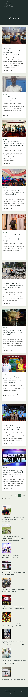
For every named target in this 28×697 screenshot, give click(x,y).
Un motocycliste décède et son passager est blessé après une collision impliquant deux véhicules (13, 519)
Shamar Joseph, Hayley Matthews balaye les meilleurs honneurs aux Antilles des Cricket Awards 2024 (13, 380)
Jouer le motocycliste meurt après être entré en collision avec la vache (12, 332)
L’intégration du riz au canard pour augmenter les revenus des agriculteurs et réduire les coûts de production (13, 538)
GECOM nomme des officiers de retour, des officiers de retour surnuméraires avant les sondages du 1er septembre (14, 51)
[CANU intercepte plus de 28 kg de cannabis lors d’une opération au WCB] (14, 583)
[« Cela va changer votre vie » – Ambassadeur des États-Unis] (14, 548)
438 (16, 495)
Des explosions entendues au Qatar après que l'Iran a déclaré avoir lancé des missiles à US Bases (13, 286)
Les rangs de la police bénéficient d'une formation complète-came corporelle (12, 427)
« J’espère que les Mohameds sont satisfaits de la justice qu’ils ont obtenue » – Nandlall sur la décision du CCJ (14, 662)
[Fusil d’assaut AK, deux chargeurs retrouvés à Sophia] (14, 672)
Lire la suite (7, 70)
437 (12, 495)
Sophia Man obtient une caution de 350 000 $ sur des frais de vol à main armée (13, 99)
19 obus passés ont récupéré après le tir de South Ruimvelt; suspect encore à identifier (13, 472)
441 (3, 498)
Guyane (5, 45)
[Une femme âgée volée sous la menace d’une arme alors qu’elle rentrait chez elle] (14, 600)
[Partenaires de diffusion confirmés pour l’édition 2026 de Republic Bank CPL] (14, 617)
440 (24, 495)
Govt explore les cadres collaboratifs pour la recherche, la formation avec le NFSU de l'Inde (13, 144)
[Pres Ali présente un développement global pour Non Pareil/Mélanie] (14, 565)
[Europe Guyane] (9, 4)
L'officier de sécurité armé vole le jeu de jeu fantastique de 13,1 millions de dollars (14, 192)
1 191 (8, 498)
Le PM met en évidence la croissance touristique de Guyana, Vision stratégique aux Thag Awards (13, 238)
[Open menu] (24, 4)
